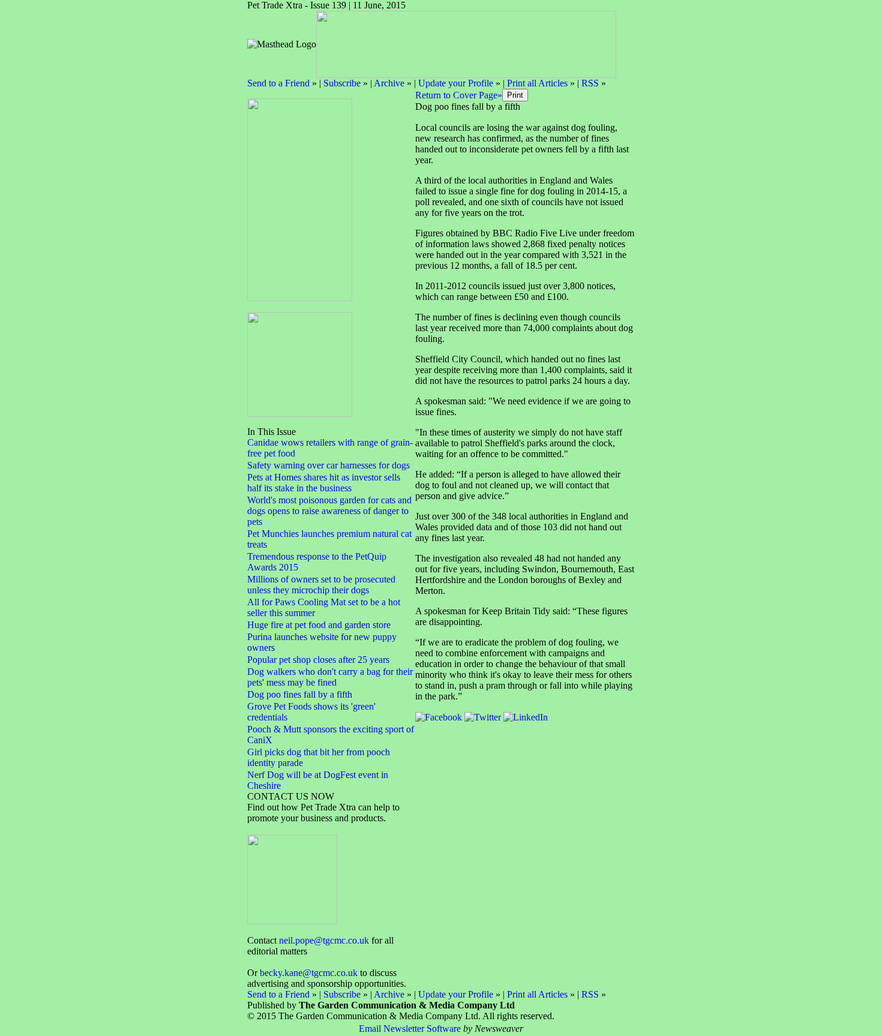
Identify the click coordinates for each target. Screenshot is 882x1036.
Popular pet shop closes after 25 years (318, 659)
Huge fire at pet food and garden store (319, 625)
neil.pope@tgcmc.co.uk (324, 940)
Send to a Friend (278, 83)
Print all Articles (537, 83)
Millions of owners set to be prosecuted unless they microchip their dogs (321, 584)
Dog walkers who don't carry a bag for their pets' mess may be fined (330, 676)
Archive (389, 83)
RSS (590, 83)
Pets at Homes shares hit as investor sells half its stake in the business (323, 482)
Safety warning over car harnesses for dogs (328, 465)
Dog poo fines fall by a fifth (299, 694)
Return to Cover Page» (458, 95)
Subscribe (342, 83)
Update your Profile (455, 83)
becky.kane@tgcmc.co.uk (309, 973)
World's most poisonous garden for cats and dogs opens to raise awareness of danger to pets (329, 511)
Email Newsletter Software (410, 1028)
